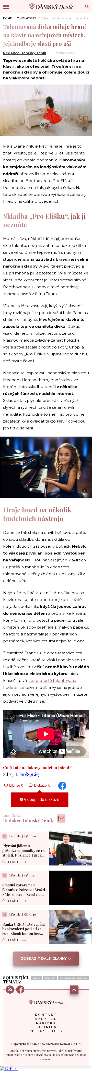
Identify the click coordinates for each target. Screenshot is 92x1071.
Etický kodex (46, 1031)
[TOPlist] (9, 1068)
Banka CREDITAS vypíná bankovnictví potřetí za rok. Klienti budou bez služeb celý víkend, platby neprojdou (23, 933)
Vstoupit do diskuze (41, 799)
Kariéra (46, 1023)
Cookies (46, 1027)
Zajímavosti (26, 18)
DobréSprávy (28, 774)
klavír (36, 978)
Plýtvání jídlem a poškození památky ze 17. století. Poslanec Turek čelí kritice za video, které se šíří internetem (23, 855)
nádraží (50, 978)
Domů (7, 18)
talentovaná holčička (73, 978)
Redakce (46, 1019)
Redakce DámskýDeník (24, 53)
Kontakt (46, 1015)
